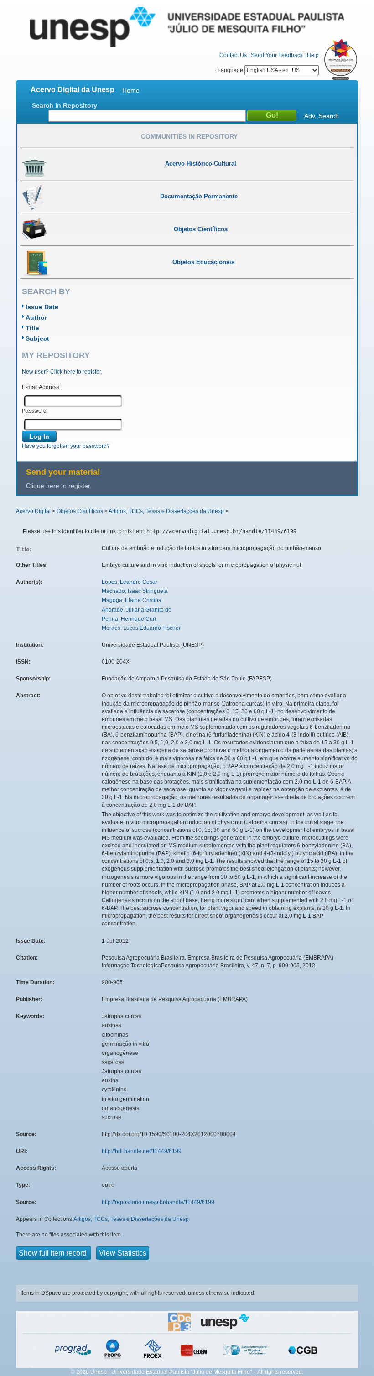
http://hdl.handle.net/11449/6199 (142, 1151)
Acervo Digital (33, 511)
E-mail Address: (41, 387)
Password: (35, 411)
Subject (37, 338)
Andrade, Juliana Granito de (136, 610)
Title (32, 328)
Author (36, 317)
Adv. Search (321, 115)
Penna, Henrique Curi (129, 619)
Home (131, 90)
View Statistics (122, 1253)
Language (231, 70)
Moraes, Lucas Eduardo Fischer (141, 628)
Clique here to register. (59, 485)
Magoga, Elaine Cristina (131, 600)
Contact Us (233, 55)
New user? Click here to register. (62, 372)
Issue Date (42, 307)
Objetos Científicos (80, 511)
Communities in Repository (189, 136)
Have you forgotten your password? (66, 446)
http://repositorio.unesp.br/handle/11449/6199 (158, 1202)
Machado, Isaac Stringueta (135, 591)
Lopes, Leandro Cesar (129, 582)
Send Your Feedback (277, 55)
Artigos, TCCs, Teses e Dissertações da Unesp (166, 511)
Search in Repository (64, 105)
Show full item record (53, 1253)
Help (313, 55)
